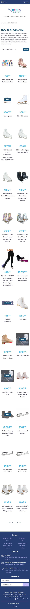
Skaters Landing (15, 603)
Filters (26, 49)
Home (2, 22)
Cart (27, 2)
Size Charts (22, 545)
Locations (22, 538)
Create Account (7, 545)
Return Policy (8, 543)
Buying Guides (22, 543)
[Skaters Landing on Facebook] (21, 599)
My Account (8, 548)
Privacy (8, 541)
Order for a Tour (7, 538)
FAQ (22, 541)
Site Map (22, 548)
